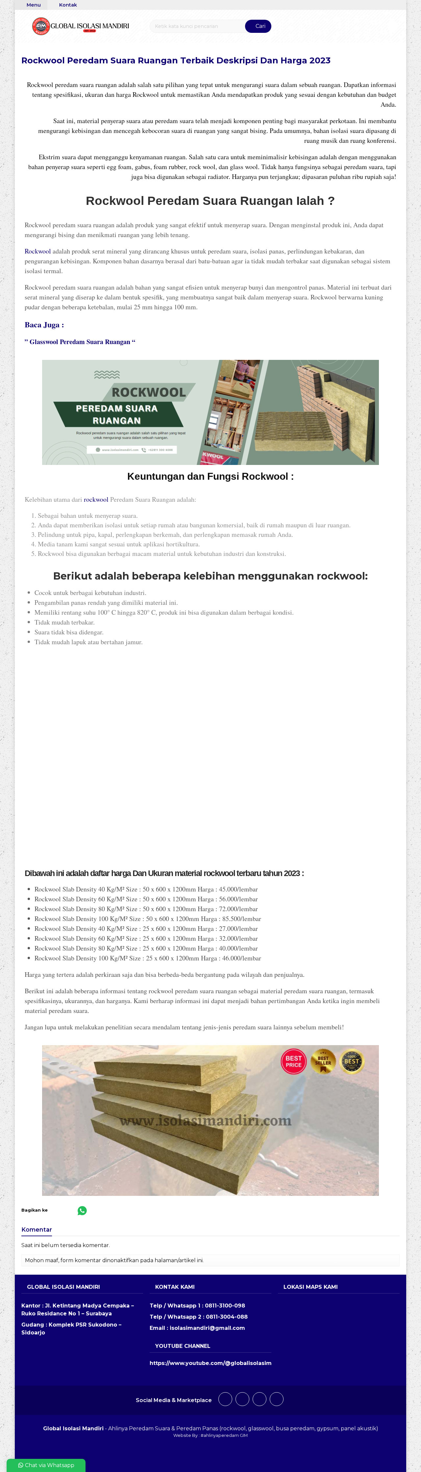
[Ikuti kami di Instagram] (242, 1400)
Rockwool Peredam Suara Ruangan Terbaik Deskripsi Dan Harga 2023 (176, 60)
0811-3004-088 (227, 1317)
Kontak (67, 5)
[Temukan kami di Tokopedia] (277, 1400)
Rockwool (38, 251)
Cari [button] (259, 26)
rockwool (96, 499)
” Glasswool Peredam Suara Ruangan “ (80, 341)
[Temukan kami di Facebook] (225, 1400)
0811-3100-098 (225, 1306)
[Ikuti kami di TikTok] (259, 1400)
